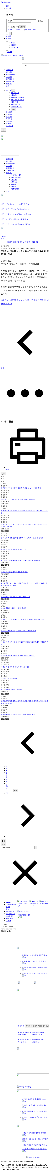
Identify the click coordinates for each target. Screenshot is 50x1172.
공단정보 (9, 121)
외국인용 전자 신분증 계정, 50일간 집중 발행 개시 (18, 656)
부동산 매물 (10, 81)
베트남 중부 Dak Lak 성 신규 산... (39, 1040)
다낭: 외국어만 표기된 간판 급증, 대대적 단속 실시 (18, 499)
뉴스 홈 (8, 90)
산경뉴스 (14, 182)
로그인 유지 (15, 27)
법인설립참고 (10, 74)
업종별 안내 (10, 79)
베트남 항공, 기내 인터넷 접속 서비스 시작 (15, 597)
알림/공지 (9, 70)
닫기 (13, 109)
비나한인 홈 (15, 93)
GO (15, 790)
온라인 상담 (10, 911)
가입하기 (9, 36)
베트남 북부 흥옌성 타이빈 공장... (24, 1040)
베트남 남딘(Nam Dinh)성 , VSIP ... (38, 1033)
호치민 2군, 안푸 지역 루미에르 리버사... (15, 209)
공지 (7, 909)
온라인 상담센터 (16, 107)
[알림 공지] (33, 1128)
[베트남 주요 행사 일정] (10, 232)
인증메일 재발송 (30, 29)
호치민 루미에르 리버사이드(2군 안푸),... (15, 204)
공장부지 (21, 1026)
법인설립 (9, 72)
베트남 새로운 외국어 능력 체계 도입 (13, 549)
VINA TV (9, 123)
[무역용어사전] (41, 986)
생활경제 (9, 84)
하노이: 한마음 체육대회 (9, 678)
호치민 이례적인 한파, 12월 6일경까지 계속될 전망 (18, 631)
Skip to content (6, 2)
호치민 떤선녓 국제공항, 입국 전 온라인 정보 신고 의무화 (20, 560)
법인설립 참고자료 (17, 100)
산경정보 (9, 117)
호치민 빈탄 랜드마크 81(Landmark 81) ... (15, 224)
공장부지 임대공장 (24, 915)
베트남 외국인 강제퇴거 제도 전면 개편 (14, 572)
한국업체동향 (16, 177)
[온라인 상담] (33, 1157)
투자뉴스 (9, 119)
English (13, 43)
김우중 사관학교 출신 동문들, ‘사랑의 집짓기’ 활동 (18, 714)
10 (7, 786)
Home (9, 52)
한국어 (8, 38)
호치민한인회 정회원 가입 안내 (11, 689)
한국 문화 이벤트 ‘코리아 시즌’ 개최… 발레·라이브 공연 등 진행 (22, 538)
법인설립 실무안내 (17, 97)
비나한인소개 (16, 104)
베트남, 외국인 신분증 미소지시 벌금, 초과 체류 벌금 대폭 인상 (22, 619)
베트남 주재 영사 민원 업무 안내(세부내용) (15, 667)
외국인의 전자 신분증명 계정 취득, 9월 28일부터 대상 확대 (21, 488)
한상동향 (9, 112)
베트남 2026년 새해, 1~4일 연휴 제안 (14, 608)
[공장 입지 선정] (33, 1020)
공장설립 (9, 77)
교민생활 (9, 114)
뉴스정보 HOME (16, 175)
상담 (7, 86)
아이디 (10, 21)
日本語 (13, 45)
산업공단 (14, 186)
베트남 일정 (15, 189)
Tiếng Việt (14, 47)
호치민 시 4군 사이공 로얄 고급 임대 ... (14, 219)
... (6, 788)
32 (7, 793)
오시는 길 (9, 916)
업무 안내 (14, 102)
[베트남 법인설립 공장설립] (35, 63)
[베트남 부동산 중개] (10, 155)
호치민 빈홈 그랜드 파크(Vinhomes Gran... (16, 214)
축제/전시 (9, 126)
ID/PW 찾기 (20, 29)
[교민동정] (33, 951)
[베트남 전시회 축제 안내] (33, 1093)
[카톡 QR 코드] (23, 911)
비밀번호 (40, 21)
